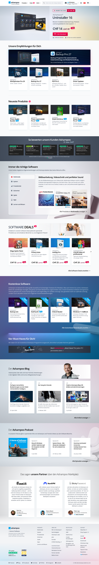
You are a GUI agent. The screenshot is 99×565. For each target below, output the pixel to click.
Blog (19, 563)
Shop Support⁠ (83, 532)
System (39, 532)
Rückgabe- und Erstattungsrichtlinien (70, 545)
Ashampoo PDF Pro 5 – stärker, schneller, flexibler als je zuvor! (59, 85)
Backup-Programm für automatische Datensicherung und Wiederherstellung (64, 59)
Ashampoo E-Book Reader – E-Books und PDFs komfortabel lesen (59, 315)
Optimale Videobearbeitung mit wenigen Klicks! (80, 257)
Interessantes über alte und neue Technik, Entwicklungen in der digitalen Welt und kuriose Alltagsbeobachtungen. (25, 374)
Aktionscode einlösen (83, 546)
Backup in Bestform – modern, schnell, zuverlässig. (39, 84)
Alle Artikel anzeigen (81, 418)
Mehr (37, 3)
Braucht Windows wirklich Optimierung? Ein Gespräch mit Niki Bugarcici (38, 446)
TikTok (42, 563)
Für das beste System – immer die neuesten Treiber (80, 84)
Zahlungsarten (69, 541)
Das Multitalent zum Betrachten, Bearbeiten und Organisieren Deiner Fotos (39, 124)
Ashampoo (83, 554)
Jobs (53, 537)
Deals (32, 3)
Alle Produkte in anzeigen (72, 211)
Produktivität (40, 534)
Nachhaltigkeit (55, 532)
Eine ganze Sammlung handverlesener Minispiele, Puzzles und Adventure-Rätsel (17, 254)
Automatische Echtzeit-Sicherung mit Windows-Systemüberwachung (17, 315)
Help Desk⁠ (83, 530)
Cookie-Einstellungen (69, 537)
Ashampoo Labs (56, 534)
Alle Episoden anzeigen (80, 461)
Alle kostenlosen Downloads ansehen (75, 328)
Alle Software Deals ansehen (78, 271)
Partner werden (56, 553)
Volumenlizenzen (56, 548)
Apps (38, 542)
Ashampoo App (84, 543)
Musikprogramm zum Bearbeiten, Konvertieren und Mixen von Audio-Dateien (81, 124)
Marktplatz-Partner (56, 550)
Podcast (12, 563)
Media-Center (55, 555)
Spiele (38, 539)
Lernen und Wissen (42, 544)
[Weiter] (91, 251)
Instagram (50, 563)
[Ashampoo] (14, 528)
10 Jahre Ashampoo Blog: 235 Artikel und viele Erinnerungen (75, 386)
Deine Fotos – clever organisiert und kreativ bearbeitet (17, 123)
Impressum (69, 530)
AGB (67, 532)
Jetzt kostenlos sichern (56, 350)
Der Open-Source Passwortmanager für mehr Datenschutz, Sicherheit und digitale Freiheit (38, 316)
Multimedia (40, 530)
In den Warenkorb (61, 34)
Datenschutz (69, 534)
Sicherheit (39, 537)
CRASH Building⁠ (56, 542)
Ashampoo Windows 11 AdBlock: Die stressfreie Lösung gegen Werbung (80, 315)
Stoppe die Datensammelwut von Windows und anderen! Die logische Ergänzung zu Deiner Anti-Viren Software (60, 257)
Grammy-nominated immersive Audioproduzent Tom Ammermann (80, 446)
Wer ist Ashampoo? (56, 530)
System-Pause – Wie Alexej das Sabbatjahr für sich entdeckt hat (59, 445)
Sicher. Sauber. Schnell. (16, 83)
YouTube (35, 563)
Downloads (83, 540)
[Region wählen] (84, 3)
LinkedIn (59, 563)
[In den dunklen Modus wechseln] (81, 3)
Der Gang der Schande (44, 385)
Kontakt (54, 539)
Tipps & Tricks (83, 549)
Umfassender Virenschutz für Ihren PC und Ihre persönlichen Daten (59, 122)
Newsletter (83, 552)
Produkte (24, 3)
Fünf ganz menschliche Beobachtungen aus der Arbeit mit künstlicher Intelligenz (19, 387)
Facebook (26, 563)
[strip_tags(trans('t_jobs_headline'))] (24, 552)
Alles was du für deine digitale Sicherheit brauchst (38, 255)
